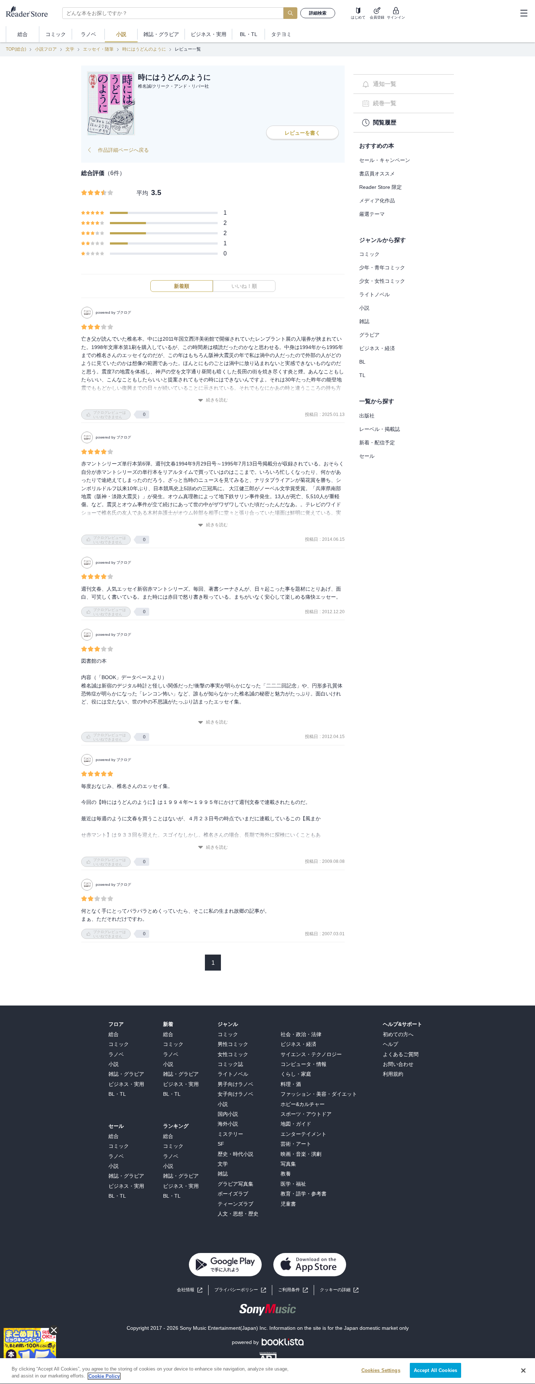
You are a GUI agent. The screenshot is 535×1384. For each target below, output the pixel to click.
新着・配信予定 (377, 442)
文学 (70, 49)
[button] (339, 1290)
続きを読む (217, 399)
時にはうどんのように (144, 49)
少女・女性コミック (382, 281)
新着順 (181, 286)
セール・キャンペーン (384, 160)
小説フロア (46, 49)
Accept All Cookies (435, 1370)
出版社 (366, 416)
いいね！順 (244, 286)
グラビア (369, 335)
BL (362, 362)
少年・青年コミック (382, 267)
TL (362, 375)
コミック (369, 254)
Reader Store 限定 (380, 187)
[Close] (523, 1371)
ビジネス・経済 (377, 348)
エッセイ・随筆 (98, 49)
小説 (364, 308)
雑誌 (364, 321)
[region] (267, 1371)
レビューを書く (302, 133)
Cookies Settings (380, 1370)
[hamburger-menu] (523, 13)
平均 (142, 193)
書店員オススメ (377, 174)
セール (366, 456)
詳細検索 (317, 13)
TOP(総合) (16, 49)
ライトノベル (374, 294)
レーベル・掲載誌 (379, 429)
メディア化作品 (377, 200)
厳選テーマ (372, 214)
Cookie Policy (104, 1376)
